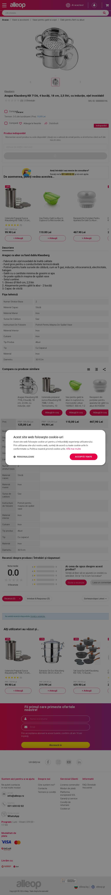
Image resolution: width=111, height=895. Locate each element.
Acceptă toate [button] (83, 456)
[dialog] (55, 447)
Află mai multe (73, 448)
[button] (23, 457)
